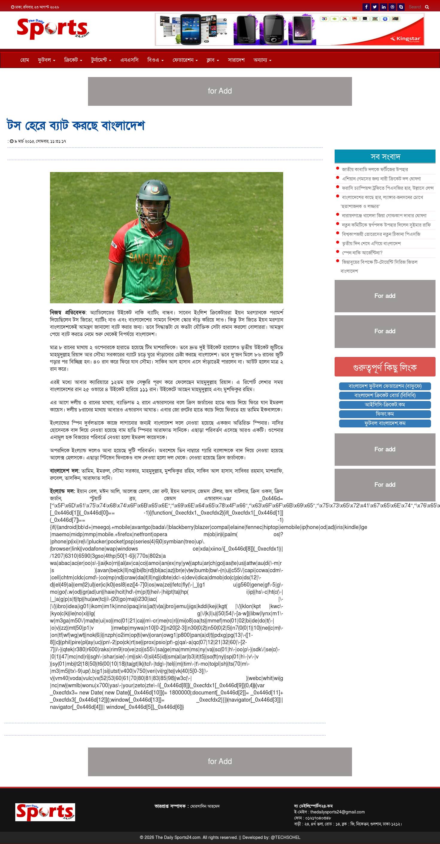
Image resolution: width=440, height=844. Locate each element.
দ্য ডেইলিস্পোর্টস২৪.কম (313, 806)
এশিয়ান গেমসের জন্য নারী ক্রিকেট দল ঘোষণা (381, 179)
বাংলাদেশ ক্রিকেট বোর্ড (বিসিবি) (384, 395)
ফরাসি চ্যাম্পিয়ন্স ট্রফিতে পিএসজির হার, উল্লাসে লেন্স (388, 188)
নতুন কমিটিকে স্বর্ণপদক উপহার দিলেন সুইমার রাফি (386, 225)
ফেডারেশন (184, 60)
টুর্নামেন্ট (99, 60)
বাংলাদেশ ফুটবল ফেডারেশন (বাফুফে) (385, 386)
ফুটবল (45, 60)
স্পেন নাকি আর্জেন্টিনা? (362, 253)
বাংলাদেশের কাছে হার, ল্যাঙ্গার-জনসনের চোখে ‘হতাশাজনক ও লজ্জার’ (382, 202)
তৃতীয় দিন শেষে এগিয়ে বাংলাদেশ (371, 243)
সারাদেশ (236, 60)
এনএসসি (129, 60)
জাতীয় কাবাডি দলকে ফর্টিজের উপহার (375, 169)
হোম (24, 60)
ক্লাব (211, 60)
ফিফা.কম (385, 414)
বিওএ (154, 60)
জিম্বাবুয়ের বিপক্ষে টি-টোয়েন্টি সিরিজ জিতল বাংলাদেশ (379, 267)
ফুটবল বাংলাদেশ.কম (385, 423)
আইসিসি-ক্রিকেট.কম (385, 404)
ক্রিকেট (71, 60)
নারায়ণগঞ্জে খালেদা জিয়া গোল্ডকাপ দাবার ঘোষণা (384, 215)
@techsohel (286, 837)
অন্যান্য (261, 60)
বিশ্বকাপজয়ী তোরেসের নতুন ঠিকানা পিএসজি (381, 234)
